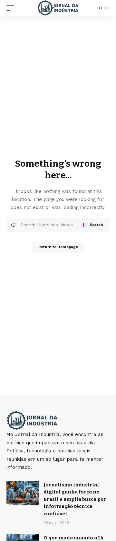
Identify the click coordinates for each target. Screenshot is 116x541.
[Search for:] (49, 225)
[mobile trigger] (11, 8)
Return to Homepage (58, 247)
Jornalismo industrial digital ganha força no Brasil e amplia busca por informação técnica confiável (75, 499)
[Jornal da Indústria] (58, 8)
